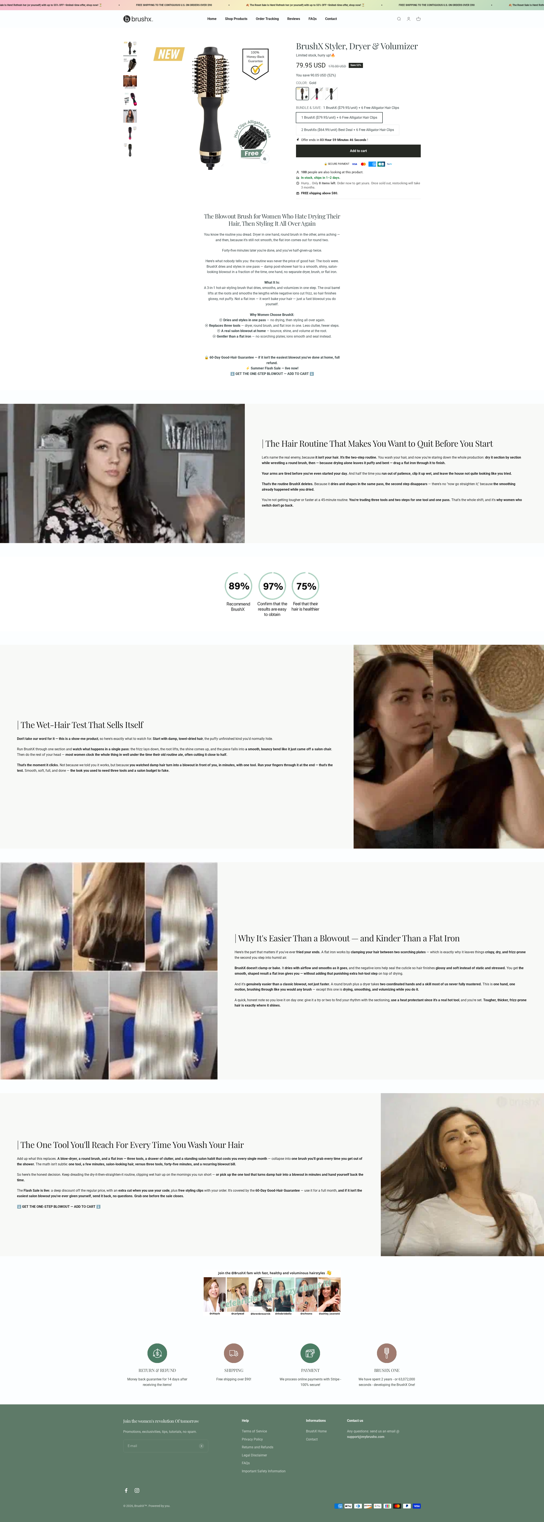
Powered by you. (159, 1506)
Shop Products (236, 19)
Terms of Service (254, 1431)
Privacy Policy (252, 1439)
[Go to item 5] (130, 116)
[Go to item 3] (130, 82)
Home (212, 19)
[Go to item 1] (130, 48)
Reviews (293, 19)
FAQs (313, 19)
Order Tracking (267, 19)
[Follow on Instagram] (137, 1490)
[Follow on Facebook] (126, 1490)
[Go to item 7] (130, 150)
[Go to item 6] (130, 133)
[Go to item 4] (130, 99)
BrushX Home (316, 1431)
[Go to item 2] (130, 65)
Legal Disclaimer (254, 1455)
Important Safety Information (264, 1471)
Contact (331, 19)
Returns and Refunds (257, 1447)
